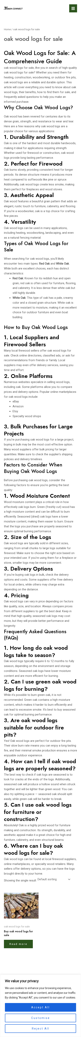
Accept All (40, 1007)
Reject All (40, 1028)
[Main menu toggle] (73, 8)
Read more (18, 943)
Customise (40, 1018)
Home (7, 29)
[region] (40, 1006)
